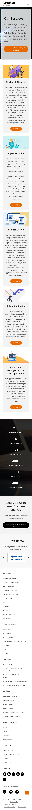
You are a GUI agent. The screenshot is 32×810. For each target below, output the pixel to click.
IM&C (5, 602)
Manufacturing (8, 598)
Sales (4, 650)
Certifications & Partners (11, 754)
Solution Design (8, 704)
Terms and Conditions (11, 804)
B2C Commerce (8, 638)
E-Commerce (8, 629)
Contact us (7, 762)
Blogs (5, 727)
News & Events (8, 739)
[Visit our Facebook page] (4, 774)
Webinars (6, 735)
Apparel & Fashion (9, 578)
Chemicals (6, 606)
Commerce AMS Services (12, 716)
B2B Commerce (8, 633)
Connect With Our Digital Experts (16, 49)
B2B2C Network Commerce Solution (15, 681)
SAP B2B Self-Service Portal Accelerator (12, 670)
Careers (6, 758)
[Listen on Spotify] (4, 792)
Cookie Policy (22, 807)
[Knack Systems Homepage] (9, 3)
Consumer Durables (10, 590)
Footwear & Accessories (11, 582)
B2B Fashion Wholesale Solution (14, 685)
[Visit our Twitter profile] (13, 774)
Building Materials (9, 614)
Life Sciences (7, 619)
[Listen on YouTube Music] (4, 779)
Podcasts (6, 731)
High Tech (6, 610)
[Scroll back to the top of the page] (27, 792)
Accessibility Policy (9, 807)
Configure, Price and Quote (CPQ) (14, 642)
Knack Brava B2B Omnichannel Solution (13, 676)
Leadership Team (9, 750)
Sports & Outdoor (9, 586)
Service (5, 654)
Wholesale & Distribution (11, 594)
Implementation (8, 700)
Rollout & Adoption (9, 708)
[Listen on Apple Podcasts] (11, 792)
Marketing (6, 646)
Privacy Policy (14, 802)
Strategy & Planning (10, 696)
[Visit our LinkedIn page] (9, 774)
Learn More (16, 129)
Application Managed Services (13, 712)
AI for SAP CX (7, 665)
